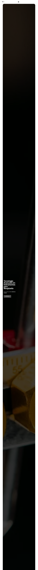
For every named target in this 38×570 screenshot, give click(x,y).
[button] (18, 2)
